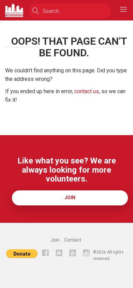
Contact (72, 240)
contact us (86, 91)
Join (69, 197)
